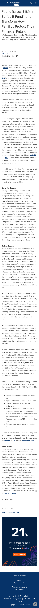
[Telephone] (30, 3)
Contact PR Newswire (19, 575)
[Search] (36, 3)
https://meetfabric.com (10, 512)
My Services (18, 583)
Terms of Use (13, 596)
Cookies (19, 601)
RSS (33, 599)
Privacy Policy (24, 596)
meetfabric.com (28, 440)
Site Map (27, 599)
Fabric (5, 67)
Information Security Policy (12, 599)
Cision (23, 605)
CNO (3, 78)
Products (19, 578)
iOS (6, 157)
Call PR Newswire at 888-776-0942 (20, 588)
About (19, 580)
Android (33, 155)
